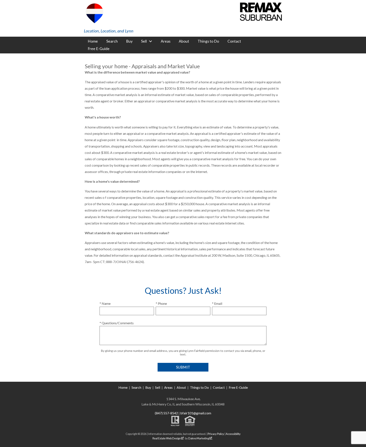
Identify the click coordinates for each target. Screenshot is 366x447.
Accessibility (233, 434)
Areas (166, 41)
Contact (234, 41)
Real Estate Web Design (166, 438)
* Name (105, 303)
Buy (129, 41)
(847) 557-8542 (166, 413)
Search (112, 41)
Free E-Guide (99, 49)
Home (93, 41)
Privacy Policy (216, 434)
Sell (157, 387)
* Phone (161, 303)
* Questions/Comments (117, 323)
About (184, 41)
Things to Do (208, 41)
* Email (217, 303)
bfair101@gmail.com (195, 413)
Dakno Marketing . (200, 438)
